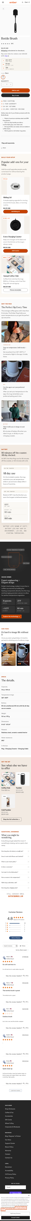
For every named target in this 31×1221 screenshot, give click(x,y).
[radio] (3, 77)
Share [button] (4, 148)
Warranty (8, 1150)
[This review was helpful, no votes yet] (23, 976)
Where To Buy (9, 1123)
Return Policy (9, 1147)
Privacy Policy (9, 1178)
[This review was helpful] (23, 1028)
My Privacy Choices (15, 1213)
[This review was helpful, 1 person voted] (23, 1083)
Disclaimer (8, 1167)
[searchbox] (9, 946)
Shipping (4, 50)
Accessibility (9, 1170)
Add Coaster (15, 250)
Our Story (8, 1140)
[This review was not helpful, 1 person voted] (26, 1002)
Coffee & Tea (9, 1112)
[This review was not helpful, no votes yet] (26, 976)
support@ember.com (15, 896)
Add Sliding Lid (15, 211)
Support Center (10, 1143)
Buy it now (15, 95)
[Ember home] (13, 2)
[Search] (22, 2)
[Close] (29, 1195)
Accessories (9, 1116)
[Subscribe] (24, 1187)
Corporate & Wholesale (12, 1127)
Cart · (27, 2)
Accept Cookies (15, 1217)
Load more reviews (15, 1090)
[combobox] (22, 950)
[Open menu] (2, 2)
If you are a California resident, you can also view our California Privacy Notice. (13, 1209)
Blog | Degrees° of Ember (13, 1136)
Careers (7, 1154)
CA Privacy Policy (10, 1174)
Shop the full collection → (11, 819)
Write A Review (16, 938)
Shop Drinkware (10, 1109)
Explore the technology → (11, 616)
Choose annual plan (15, 290)
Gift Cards (8, 1119)
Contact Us (8, 1157)
